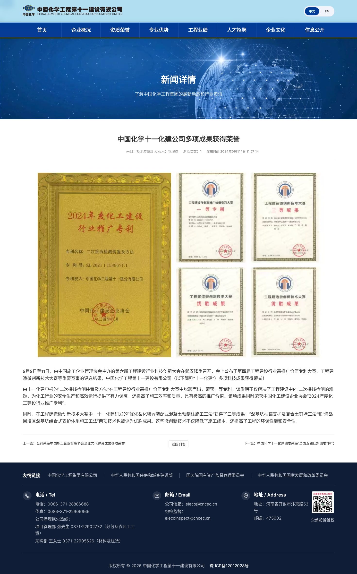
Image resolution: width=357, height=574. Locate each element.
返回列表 (178, 444)
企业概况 (81, 30)
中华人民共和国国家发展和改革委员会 (293, 475)
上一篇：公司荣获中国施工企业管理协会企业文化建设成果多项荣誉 (74, 443)
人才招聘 (236, 30)
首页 (42, 30)
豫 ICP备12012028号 (229, 565)
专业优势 (159, 30)
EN (327, 11)
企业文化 (275, 30)
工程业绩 (198, 30)
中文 (312, 11)
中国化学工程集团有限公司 (72, 475)
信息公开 (314, 30)
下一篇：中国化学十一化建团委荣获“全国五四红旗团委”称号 (289, 443)
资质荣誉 (120, 30)
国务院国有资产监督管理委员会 (215, 475)
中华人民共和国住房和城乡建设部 (142, 475)
